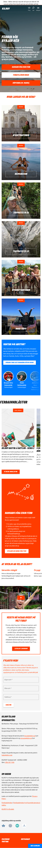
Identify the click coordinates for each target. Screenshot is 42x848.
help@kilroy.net (7, 755)
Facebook (5, 839)
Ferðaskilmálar (7, 803)
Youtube (5, 841)
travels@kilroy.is (30, 736)
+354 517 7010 (9, 762)
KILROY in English (8, 809)
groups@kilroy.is (26, 738)
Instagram (25, 839)
